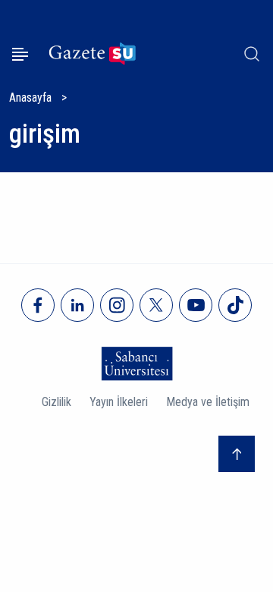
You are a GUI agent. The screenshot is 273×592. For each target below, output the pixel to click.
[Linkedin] (77, 305)
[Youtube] (195, 305)
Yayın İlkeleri (118, 402)
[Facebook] (38, 305)
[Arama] (252, 54)
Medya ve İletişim (207, 402)
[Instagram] (116, 305)
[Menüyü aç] (20, 54)
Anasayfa (30, 97)
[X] (156, 305)
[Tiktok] (235, 305)
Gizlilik (56, 402)
